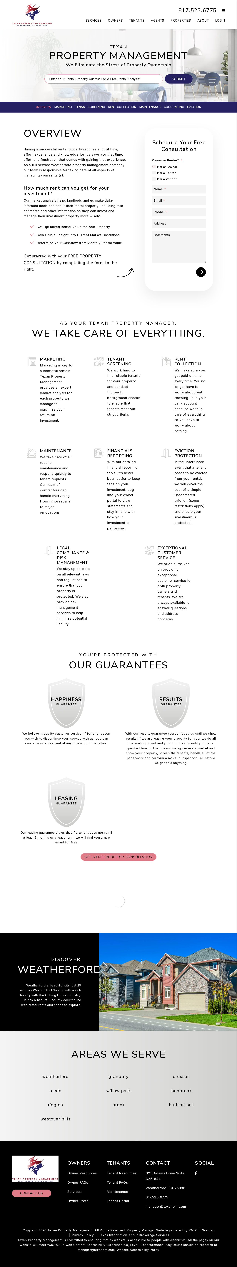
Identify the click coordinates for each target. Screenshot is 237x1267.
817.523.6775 (197, 10)
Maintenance (150, 107)
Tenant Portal (118, 1201)
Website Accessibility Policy (138, 1250)
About (203, 20)
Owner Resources (82, 1173)
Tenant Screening (90, 107)
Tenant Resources (122, 1173)
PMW (193, 1230)
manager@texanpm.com (166, 1206)
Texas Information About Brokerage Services (134, 1235)
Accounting (174, 107)
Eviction (194, 107)
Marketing (63, 107)
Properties (181, 20)
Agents (157, 20)
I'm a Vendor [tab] (167, 179)
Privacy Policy (83, 1235)
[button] (220, 10)
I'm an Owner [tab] (167, 167)
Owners (115, 20)
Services (93, 20)
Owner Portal (78, 1201)
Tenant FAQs (117, 1182)
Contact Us (31, 1193)
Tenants (136, 20)
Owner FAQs (77, 1182)
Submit (179, 79)
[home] (32, 14)
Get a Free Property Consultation (118, 857)
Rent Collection (122, 107)
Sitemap (208, 1230)
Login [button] (220, 20)
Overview (43, 107)
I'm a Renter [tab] (166, 173)
